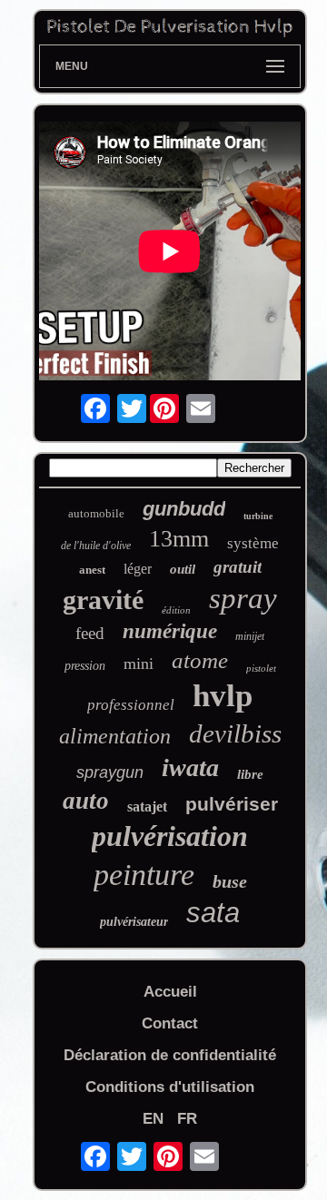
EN (153, 1118)
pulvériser (231, 803)
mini (139, 663)
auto (86, 800)
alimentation (115, 736)
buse (230, 881)
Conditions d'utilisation (169, 1087)
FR (187, 1118)
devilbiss (235, 733)
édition (176, 610)
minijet (249, 636)
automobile (96, 513)
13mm (179, 539)
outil (182, 569)
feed (89, 633)
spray (243, 598)
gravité (103, 600)
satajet (147, 806)
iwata (190, 767)
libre (250, 774)
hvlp (223, 695)
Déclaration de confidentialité (170, 1055)
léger (138, 568)
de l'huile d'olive (96, 545)
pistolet (261, 668)
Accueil (170, 991)
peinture (144, 874)
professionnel (130, 704)
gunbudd (184, 508)
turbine (257, 516)
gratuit (237, 566)
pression (84, 666)
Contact (170, 1023)
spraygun (110, 772)
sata (213, 913)
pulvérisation (170, 836)
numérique (170, 631)
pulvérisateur (134, 922)
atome (200, 660)
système (253, 543)
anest (92, 569)
